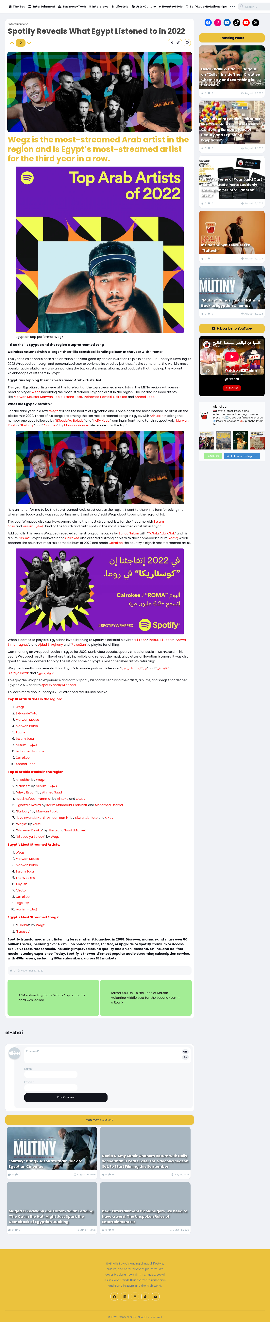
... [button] (232, 6)
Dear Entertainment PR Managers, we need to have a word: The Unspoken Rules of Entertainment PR (144, 1216)
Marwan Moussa (26, 397)
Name (29, 1069)
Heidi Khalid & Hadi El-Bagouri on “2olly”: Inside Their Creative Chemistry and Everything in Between (230, 77)
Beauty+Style (172, 6)
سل (40, 526)
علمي (130, 668)
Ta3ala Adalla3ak (161, 533)
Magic (21, 824)
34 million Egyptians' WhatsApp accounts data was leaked (52, 997)
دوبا (50, 673)
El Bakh (22, 925)
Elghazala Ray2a (29, 805)
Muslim (28, 526)
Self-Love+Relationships (208, 6)
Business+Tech (74, 6)
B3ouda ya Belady (30, 836)
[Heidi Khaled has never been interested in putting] (240, 440)
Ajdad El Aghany (50, 644)
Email (29, 1082)
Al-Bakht (158, 416)
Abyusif (21, 884)
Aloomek (50, 425)
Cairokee (120, 397)
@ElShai (232, 379)
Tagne (20, 732)
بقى (159, 668)
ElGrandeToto (26, 713)
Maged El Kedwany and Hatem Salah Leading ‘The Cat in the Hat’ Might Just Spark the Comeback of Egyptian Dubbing (51, 1216)
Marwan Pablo (51, 397)
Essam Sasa (73, 397)
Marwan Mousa (27, 719)
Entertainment (43, 6)
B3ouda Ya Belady (69, 420)
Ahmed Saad (144, 397)
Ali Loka (62, 798)
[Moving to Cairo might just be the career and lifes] (223, 440)
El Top (140, 640)
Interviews (100, 6)
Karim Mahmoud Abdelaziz (66, 805)
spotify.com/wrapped (59, 685)
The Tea (19, 6)
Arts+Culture (146, 6)
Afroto (21, 890)
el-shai (14, 1032)
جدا (123, 668)
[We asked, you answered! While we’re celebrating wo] (206, 440)
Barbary (27, 425)
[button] (175, 42)
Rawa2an (79, 644)
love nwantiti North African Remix (42, 817)
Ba (22, 673)
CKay (109, 817)
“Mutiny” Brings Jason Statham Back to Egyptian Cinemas (45, 1164)
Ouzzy (80, 798)
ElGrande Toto (86, 817)
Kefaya (13, 673)
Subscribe (232, 388)
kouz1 (37, 824)
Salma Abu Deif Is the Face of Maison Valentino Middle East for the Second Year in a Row (145, 998)
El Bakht (23, 779)
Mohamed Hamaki (97, 397)
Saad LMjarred (75, 830)
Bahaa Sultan (129, 533)
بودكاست (141, 668)
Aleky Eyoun (26, 792)
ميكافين (43, 673)
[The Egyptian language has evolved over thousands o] (257, 440)
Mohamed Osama (109, 805)
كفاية (165, 668)
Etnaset (23, 786)
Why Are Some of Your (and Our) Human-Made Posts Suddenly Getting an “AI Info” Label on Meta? (231, 187)
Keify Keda (101, 420)
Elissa (53, 830)
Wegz (35, 392)
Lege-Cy (22, 903)
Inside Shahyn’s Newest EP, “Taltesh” (226, 248)
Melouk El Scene (160, 640)
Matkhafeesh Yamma (33, 798)
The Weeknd (25, 877)
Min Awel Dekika (29, 830)
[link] (187, 42)
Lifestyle (121, 6)
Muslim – (23, 909)
